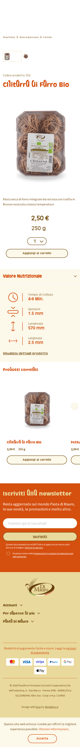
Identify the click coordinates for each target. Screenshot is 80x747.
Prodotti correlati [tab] (20, 370)
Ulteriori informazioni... (54, 729)
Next (74, 406)
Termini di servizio (34, 547)
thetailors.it (51, 707)
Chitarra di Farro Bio (24, 442)
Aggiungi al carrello (37, 253)
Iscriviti (40, 537)
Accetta (42, 738)
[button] (40, 276)
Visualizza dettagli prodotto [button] (25, 353)
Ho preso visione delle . (43, 555)
